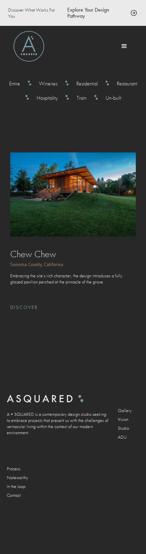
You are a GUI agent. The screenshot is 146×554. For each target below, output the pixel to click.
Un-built (113, 98)
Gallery (125, 410)
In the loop (16, 486)
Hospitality (47, 98)
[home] (29, 46)
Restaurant (127, 84)
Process (13, 469)
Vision (123, 419)
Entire (14, 84)
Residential (87, 84)
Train (82, 98)
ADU (122, 437)
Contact (14, 495)
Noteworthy (17, 477)
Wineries (48, 84)
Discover (24, 307)
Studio (123, 428)
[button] (124, 46)
